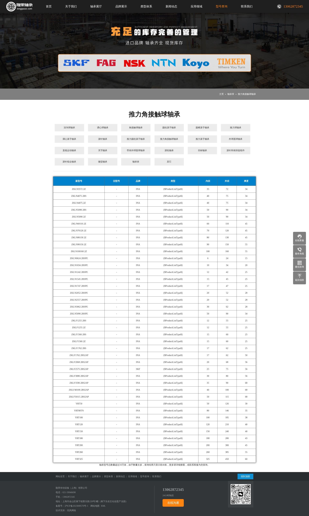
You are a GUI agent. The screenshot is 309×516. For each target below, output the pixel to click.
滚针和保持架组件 (236, 150)
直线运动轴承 (69, 150)
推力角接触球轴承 (247, 94)
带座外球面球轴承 (136, 150)
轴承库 (230, 94)
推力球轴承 (235, 127)
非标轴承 (202, 150)
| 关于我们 (71, 476)
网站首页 (60, 476)
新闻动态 (171, 6)
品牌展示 (121, 6)
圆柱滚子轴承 (169, 127)
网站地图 (94, 506)
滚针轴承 (102, 139)
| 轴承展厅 (83, 476)
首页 (49, 6)
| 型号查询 (143, 476)
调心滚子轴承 (69, 139)
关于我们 (71, 6)
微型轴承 (102, 162)
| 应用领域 (131, 476)
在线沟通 (173, 502)
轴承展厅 (96, 6)
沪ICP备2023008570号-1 (76, 506)
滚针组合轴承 (69, 162)
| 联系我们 (155, 476)
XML (103, 506)
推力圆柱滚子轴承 (136, 139)
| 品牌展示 (95, 476)
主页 (221, 94)
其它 (169, 162)
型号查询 (221, 6)
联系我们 (247, 6)
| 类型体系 (107, 476)
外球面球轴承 (235, 139)
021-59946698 (69, 492)
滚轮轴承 (169, 150)
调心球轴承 (102, 127)
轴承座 (135, 162)
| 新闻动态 (119, 476)
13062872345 (68, 497)
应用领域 (196, 6)
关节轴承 (102, 150)
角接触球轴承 (136, 127)
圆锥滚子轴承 (202, 127)
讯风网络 (71, 510)
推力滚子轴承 (202, 139)
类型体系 (146, 6)
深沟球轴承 (69, 127)
